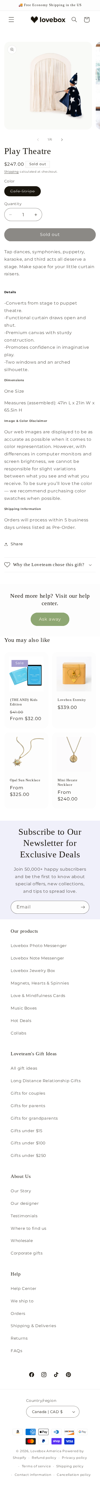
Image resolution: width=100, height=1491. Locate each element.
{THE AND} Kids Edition (23, 702)
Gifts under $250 (28, 1155)
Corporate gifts (26, 1253)
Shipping (11, 171)
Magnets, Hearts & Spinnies (40, 983)
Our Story (21, 1191)
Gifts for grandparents (34, 1118)
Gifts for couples (28, 1093)
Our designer (25, 1203)
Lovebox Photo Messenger (39, 945)
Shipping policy (70, 1466)
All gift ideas (24, 1068)
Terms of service (36, 1466)
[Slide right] (62, 140)
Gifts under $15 (26, 1130)
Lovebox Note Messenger (37, 958)
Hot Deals (21, 1020)
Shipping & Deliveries (33, 1325)
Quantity (13, 204)
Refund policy (44, 1458)
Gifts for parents (28, 1105)
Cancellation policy (74, 1475)
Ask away (50, 619)
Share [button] (17, 544)
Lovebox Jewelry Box (33, 970)
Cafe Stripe (25, 192)
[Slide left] (38, 140)
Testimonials (24, 1216)
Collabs (18, 1033)
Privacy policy (74, 1458)
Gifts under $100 (28, 1143)
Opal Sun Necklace (25, 780)
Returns (19, 1338)
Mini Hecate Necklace (67, 782)
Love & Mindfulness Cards (38, 995)
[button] (11, 20)
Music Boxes (24, 1008)
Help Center (24, 1288)
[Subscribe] (83, 907)
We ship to (22, 1301)
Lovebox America (45, 1451)
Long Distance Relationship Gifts (46, 1080)
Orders (18, 1313)
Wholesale (22, 1240)
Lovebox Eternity (72, 700)
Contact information (33, 1475)
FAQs (16, 1350)
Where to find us (28, 1228)
